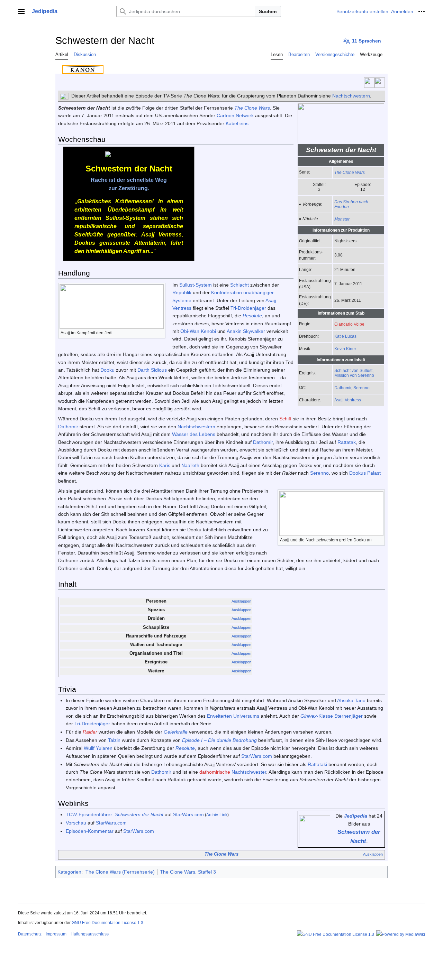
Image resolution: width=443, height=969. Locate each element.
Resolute (252, 315)
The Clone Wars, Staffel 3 (188, 872)
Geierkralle (176, 732)
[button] (21, 11)
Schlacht (239, 285)
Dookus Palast (365, 473)
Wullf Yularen (98, 748)
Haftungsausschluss (90, 934)
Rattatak (346, 442)
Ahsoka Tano (351, 700)
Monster (342, 219)
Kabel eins (237, 123)
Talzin (114, 740)
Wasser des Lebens (193, 434)
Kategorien (69, 872)
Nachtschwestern (351, 96)
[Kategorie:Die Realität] (379, 82)
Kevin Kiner (345, 348)
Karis (164, 465)
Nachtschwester (249, 772)
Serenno (361, 387)
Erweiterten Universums (233, 716)
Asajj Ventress (347, 400)
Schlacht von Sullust (353, 370)
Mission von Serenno (354, 375)
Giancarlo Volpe (349, 324)
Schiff (285, 418)
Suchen (268, 11)
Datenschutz (30, 934)
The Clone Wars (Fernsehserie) (120, 872)
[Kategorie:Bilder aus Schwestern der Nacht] (314, 828)
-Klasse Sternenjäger (331, 716)
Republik (181, 292)
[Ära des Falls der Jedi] (369, 82)
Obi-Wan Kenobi (198, 331)
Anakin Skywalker (246, 331)
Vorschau (76, 823)
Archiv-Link (216, 814)
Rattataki (317, 764)
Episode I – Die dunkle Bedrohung (219, 740)
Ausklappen (241, 601)
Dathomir (342, 387)
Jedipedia (355, 816)
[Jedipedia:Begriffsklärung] (64, 96)
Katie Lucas (345, 336)
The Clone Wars (349, 172)
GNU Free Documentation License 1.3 (107, 922)
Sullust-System (195, 285)
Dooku (107, 370)
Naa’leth (190, 465)
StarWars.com (256, 756)
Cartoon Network (235, 115)
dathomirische (214, 772)
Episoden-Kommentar (90, 831)
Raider (90, 732)
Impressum (56, 934)
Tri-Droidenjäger (248, 308)
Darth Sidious (152, 370)
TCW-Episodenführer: (114, 814)
